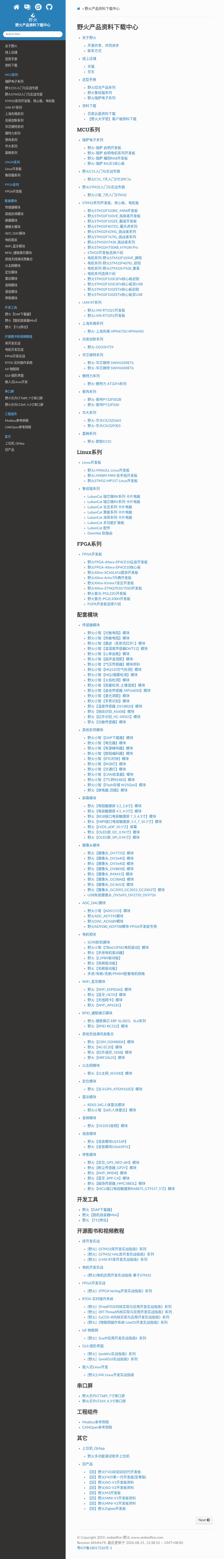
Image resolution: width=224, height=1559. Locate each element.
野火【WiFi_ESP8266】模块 (109, 989)
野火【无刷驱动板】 (103, 968)
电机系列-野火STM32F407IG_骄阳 (114, 263)
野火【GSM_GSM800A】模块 (111, 1042)
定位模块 (11, 272)
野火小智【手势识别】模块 (109, 701)
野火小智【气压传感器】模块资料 (114, 664)
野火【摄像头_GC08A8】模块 (111, 879)
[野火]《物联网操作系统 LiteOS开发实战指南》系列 (128, 1322)
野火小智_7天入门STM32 (107, 195)
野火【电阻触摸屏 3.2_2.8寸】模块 (115, 806)
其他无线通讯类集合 (19, 259)
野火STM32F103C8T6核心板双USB (115, 284)
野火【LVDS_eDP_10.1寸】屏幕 (112, 827)
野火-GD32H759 (101, 347)
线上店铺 (11, 52)
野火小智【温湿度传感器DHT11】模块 (118, 648)
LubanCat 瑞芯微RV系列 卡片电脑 (114, 502)
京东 (91, 72)
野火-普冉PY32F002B (104, 399)
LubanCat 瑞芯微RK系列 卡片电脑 (114, 496)
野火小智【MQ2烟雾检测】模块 (113, 675)
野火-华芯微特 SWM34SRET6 (111, 368)
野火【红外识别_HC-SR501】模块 (114, 717)
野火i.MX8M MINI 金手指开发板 (112, 475)
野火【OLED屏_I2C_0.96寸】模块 (114, 832)
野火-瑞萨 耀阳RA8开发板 (108, 158)
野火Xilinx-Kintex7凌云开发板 (111, 583)
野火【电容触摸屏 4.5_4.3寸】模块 (115, 811)
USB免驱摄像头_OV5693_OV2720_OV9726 (122, 895)
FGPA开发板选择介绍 (104, 604)
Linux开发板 (13, 169)
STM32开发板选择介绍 (105, 253)
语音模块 (11, 291)
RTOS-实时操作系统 (18, 362)
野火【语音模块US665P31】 (110, 1147)
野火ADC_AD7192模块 (105, 916)
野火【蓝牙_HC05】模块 (107, 995)
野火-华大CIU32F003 (104, 426)
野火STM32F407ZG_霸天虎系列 (112, 226)
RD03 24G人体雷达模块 (106, 1105)
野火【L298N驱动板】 (105, 958)
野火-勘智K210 (99, 441)
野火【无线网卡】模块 (105, 1000)
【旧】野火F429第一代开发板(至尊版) (117, 1477)
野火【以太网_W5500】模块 (110, 1073)
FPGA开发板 (13, 191)
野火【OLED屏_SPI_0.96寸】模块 (114, 837)
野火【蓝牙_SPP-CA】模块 (109, 1178)
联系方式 (95, 51)
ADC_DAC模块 (15, 233)
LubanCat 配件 (99, 528)
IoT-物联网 (12, 369)
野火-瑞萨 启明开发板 (104, 148)
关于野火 (11, 46)
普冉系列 (11, 140)
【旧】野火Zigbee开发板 (107, 1508)
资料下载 (11, 65)
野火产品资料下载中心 (32, 25)
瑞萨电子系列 (14, 81)
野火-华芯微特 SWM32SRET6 (111, 363)
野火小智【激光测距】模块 (109, 696)
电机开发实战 (14, 349)
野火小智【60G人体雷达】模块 (112, 1110)
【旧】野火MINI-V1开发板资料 (112, 1498)
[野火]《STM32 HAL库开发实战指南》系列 (121, 1254)
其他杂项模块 (14, 214)
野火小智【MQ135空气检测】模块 (115, 669)
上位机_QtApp (14, 443)
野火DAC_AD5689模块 (105, 921)
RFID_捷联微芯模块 (18, 253)
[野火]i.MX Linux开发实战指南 (111, 1375)
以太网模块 (12, 265)
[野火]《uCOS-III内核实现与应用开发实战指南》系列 (128, 1317)
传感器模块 (12, 207)
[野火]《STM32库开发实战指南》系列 (117, 1249)
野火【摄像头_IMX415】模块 (110, 874)
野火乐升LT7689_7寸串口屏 (24, 398)
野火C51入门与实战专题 (21, 88)
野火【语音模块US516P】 (108, 1141)
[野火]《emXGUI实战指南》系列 (113, 1359)
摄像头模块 (12, 227)
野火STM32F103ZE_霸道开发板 (112, 221)
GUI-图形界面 (14, 375)
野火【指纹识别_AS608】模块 (111, 711)
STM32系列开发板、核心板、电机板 (30, 101)
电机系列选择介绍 (102, 274)
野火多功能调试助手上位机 (109, 1456)
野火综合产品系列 (102, 87)
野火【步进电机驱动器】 (107, 953)
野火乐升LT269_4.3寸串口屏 (24, 404)
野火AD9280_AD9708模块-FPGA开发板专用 (122, 926)
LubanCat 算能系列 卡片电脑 (110, 512)
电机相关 (11, 240)
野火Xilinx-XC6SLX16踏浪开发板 (113, 572)
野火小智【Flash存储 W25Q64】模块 (117, 785)
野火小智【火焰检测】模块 (109, 680)
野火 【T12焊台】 (17, 327)
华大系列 (11, 146)
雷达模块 (11, 278)
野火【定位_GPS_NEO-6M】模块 (113, 1162)
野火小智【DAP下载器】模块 (110, 738)
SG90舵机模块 (99, 942)
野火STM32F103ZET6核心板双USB (115, 295)
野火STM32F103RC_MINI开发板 (113, 211)
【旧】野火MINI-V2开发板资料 (112, 1503)
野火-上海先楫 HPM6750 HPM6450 (116, 331)
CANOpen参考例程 (18, 427)
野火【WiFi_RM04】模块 (107, 1173)
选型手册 (11, 59)
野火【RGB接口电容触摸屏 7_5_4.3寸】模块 (122, 816)
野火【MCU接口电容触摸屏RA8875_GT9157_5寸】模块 (131, 1189)
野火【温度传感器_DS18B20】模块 (115, 706)
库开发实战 (12, 343)
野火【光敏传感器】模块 (107, 722)
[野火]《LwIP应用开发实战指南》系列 (117, 1338)
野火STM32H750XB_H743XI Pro (113, 247)
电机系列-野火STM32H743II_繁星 (114, 268)
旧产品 (9, 449)
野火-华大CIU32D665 (104, 420)
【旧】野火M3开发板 (104, 1493)
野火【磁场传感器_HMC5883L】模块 (116, 1183)
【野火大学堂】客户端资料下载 (112, 119)
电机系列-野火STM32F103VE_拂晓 (115, 258)
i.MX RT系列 (13, 107)
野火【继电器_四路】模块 (108, 790)
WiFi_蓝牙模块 (15, 246)
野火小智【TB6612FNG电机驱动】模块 (118, 947)
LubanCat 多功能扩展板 (106, 523)
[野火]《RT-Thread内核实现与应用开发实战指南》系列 (130, 1312)
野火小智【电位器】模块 (107, 743)
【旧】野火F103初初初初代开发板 (114, 1472)
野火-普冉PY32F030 (103, 405)
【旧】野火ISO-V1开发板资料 (111, 1482)
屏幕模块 (11, 220)
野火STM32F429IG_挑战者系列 (112, 232)
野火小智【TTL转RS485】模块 (111, 780)
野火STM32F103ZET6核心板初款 (113, 289)
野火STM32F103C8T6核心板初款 (113, 279)
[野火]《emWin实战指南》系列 (112, 1354)
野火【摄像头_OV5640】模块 (111, 863)
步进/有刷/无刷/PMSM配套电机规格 (116, 974)
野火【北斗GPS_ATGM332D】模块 (115, 1089)
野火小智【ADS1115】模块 (109, 911)
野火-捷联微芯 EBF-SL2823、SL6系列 (117, 1021)
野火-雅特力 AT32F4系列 (107, 384)
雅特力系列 (12, 133)
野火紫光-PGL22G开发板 (107, 593)
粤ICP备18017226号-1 (94, 1548)
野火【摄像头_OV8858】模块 (111, 869)
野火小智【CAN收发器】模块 (110, 774)
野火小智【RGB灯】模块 (107, 764)
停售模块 (11, 298)
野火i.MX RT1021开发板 (106, 310)
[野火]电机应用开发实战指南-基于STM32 (119, 1275)
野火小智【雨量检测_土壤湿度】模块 (116, 685)
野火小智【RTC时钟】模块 (108, 759)
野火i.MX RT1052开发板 (106, 315)
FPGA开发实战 (15, 356)
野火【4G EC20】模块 (105, 1047)
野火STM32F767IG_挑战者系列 (112, 237)
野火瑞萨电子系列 (102, 98)
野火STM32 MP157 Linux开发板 (113, 481)
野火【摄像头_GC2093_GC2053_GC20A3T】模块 (126, 890)
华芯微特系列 (14, 126)
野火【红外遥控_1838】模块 (110, 1052)
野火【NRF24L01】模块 (106, 1058)
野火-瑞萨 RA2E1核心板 (106, 163)
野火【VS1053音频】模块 (108, 1126)
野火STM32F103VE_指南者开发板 (114, 216)
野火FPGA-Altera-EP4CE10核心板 (114, 567)
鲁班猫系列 (12, 175)
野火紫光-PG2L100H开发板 (109, 599)
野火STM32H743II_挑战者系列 (111, 242)
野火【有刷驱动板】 (103, 963)
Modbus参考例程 (16, 420)
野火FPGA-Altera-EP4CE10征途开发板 (118, 562)
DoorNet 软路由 (100, 533)
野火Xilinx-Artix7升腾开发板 (109, 578)
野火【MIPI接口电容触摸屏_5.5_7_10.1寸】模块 (125, 822)
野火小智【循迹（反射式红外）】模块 (116, 643)
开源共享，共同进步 (103, 45)
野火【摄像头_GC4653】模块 (110, 884)
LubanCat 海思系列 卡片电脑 (110, 517)
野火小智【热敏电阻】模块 (109, 638)
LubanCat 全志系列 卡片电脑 (110, 507)
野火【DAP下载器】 (19, 314)
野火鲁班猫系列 (100, 93)
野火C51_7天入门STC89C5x (109, 179)
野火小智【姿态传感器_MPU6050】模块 (119, 690)
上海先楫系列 (14, 114)
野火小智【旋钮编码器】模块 (110, 753)
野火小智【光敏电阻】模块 (109, 633)
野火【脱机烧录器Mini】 (21, 320)
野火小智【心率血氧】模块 (109, 654)
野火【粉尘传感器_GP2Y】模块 (112, 1168)
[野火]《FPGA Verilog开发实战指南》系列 (120, 1291)
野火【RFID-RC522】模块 (108, 1026)
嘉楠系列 (11, 152)
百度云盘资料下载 (102, 114)
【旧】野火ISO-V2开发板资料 (111, 1488)
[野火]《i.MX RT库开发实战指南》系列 (117, 1259)
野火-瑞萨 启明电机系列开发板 (111, 153)
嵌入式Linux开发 (16, 382)
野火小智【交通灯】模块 (107, 769)
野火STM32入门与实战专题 (23, 94)
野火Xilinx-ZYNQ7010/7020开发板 (115, 588)
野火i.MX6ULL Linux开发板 (109, 470)
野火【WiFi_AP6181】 (105, 1005)
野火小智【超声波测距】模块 (110, 659)
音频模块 (11, 285)
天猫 (91, 66)
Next (202, 1520)
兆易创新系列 (14, 120)
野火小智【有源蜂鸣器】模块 (110, 748)
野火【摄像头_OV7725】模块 (111, 853)
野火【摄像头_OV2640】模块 (111, 858)
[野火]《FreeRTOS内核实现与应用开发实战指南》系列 (130, 1307)
